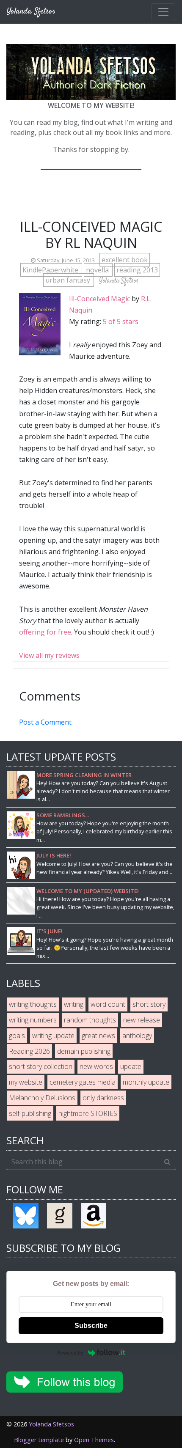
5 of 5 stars (120, 321)
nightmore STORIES (87, 1113)
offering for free (45, 632)
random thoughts (90, 1020)
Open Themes (94, 1440)
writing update (53, 1035)
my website (25, 1082)
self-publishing (30, 1113)
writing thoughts (33, 1004)
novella (98, 270)
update (130, 1066)
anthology (137, 1035)
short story (148, 1004)
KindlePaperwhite (51, 270)
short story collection (40, 1066)
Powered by (70, 1352)
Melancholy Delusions (42, 1097)
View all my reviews (49, 655)
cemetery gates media (83, 1082)
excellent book (125, 259)
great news (98, 1035)
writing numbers (33, 1020)
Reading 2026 (29, 1051)
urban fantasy (68, 280)
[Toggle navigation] (163, 11)
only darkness (103, 1097)
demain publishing (83, 1051)
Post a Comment (45, 722)
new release (141, 1020)
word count (108, 1004)
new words (96, 1066)
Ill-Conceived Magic (99, 298)
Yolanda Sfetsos (51, 1424)
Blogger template (39, 1440)
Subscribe (91, 1325)
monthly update (146, 1082)
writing (73, 1004)
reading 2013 (137, 270)
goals (17, 1035)
